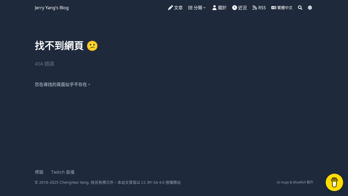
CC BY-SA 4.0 (152, 182)
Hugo (285, 182)
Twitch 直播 (62, 172)
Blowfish (299, 182)
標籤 (39, 172)
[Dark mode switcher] (310, 7)
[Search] (300, 7)
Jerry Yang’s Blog (52, 8)
